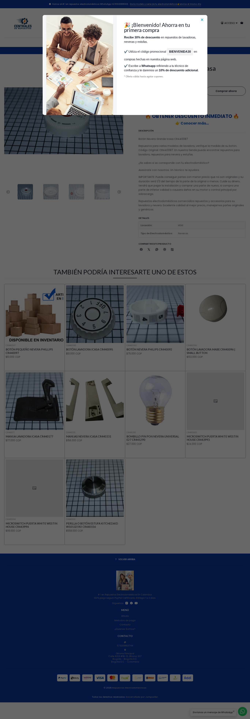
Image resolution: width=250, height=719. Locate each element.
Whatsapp (148, 65)
